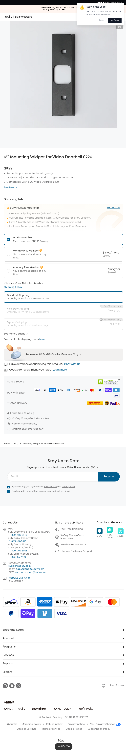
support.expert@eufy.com (30, 572)
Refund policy (54, 724)
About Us (11, 724)
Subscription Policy (99, 729)
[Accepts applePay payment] (62, 602)
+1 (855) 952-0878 (17, 541)
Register (109, 476)
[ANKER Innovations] (109, 2)
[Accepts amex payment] (45, 602)
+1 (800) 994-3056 (17, 551)
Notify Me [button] (64, 746)
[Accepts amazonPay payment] (28, 602)
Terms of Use (50, 487)
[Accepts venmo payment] (45, 613)
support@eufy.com (19, 566)
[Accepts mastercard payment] (112, 602)
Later (102, 20)
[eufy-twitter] (18, 685)
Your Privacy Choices (103, 724)
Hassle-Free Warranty (73, 545)
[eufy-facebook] (12, 685)
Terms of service (51, 729)
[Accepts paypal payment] (11, 613)
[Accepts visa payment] (62, 613)
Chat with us (72, 364)
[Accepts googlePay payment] (95, 602)
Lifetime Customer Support (76, 551)
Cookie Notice (74, 729)
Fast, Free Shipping (72, 529)
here (42, 339)
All (15, 444)
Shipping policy (31, 724)
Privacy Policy (68, 487)
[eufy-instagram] (5, 685)
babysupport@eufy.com (30, 569)
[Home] (18, 17)
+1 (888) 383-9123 (17, 557)
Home (7, 444)
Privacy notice (76, 724)
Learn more (60, 370)
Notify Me (115, 20)
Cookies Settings (26, 729)
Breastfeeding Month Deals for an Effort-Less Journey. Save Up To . (63, 9)
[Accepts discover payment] (78, 602)
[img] (11, 602)
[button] (11, 187)
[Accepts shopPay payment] (28, 613)
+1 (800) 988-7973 (17, 535)
